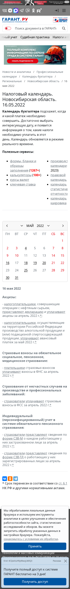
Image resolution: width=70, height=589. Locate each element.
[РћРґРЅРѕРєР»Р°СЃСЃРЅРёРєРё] (10, 478)
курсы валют (19, 180)
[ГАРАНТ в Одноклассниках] (33, 10)
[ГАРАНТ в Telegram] (21, 10)
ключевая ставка (23, 184)
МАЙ (30, 226)
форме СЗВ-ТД (13, 457)
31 (16, 277)
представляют (13, 312)
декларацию (34, 312)
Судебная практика (35, 37)
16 (7, 263)
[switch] (8, 28)
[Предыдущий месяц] (7, 226)
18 (26, 263)
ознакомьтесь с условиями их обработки (31, 539)
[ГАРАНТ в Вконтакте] (4, 10)
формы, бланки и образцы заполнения (23, 166)
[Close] (65, 561)
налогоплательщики (20, 304)
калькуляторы (21, 175)
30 (7, 277)
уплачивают (56, 312)
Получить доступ (35, 581)
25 (26, 270)
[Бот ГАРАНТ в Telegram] (27, 10)
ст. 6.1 (63, 483)
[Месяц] (22, 226)
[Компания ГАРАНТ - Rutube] (39, 10)
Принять (35, 546)
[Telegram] (15, 478)
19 (35, 263)
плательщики (14, 368)
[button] (56, 10)
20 (44, 263)
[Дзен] (10, 10)
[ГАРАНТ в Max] (15, 10)
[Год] (48, 226)
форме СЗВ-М (12, 438)
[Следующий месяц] (63, 226)
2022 (40, 226)
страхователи (14, 401)
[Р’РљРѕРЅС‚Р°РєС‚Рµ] (4, 478)
